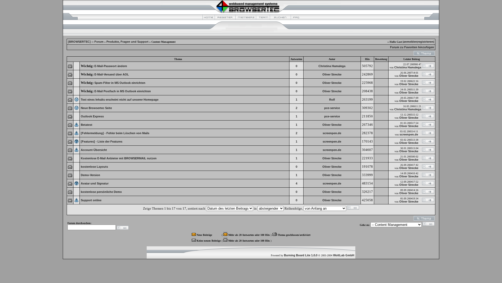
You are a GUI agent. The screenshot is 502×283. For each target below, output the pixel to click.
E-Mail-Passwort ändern (110, 66)
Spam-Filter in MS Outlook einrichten (119, 82)
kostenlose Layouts (94, 166)
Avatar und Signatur (95, 183)
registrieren (425, 41)
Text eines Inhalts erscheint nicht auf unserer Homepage (119, 99)
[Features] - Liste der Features (101, 141)
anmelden (410, 41)
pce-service (332, 108)
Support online (91, 200)
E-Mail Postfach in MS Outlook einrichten (122, 91)
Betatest (86, 124)
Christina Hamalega (331, 66)
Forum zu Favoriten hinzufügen (412, 47)
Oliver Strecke (331, 74)
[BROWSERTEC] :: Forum (86, 41)
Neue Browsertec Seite (96, 108)
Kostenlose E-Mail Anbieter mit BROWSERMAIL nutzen (119, 158)
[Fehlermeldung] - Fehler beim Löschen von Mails (115, 133)
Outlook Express (92, 116)
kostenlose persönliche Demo (101, 191)
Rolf (332, 99)
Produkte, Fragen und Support (127, 41)
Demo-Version (90, 175)
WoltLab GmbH (343, 255)
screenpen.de (332, 133)
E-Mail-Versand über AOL (111, 74)
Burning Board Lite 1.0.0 (300, 255)
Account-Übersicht (94, 149)
